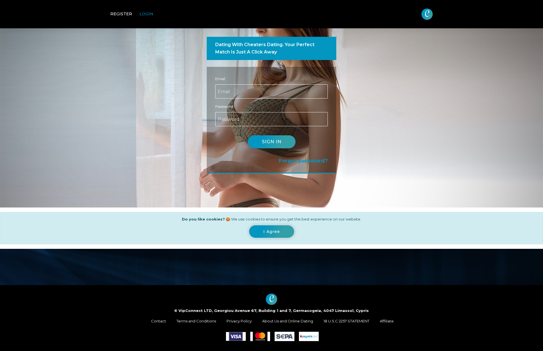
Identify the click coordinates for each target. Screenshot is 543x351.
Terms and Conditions (196, 321)
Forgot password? (303, 161)
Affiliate (387, 321)
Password (224, 106)
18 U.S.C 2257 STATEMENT (346, 321)
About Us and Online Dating (287, 321)
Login (146, 13)
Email (220, 78)
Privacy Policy (239, 321)
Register (121, 13)
